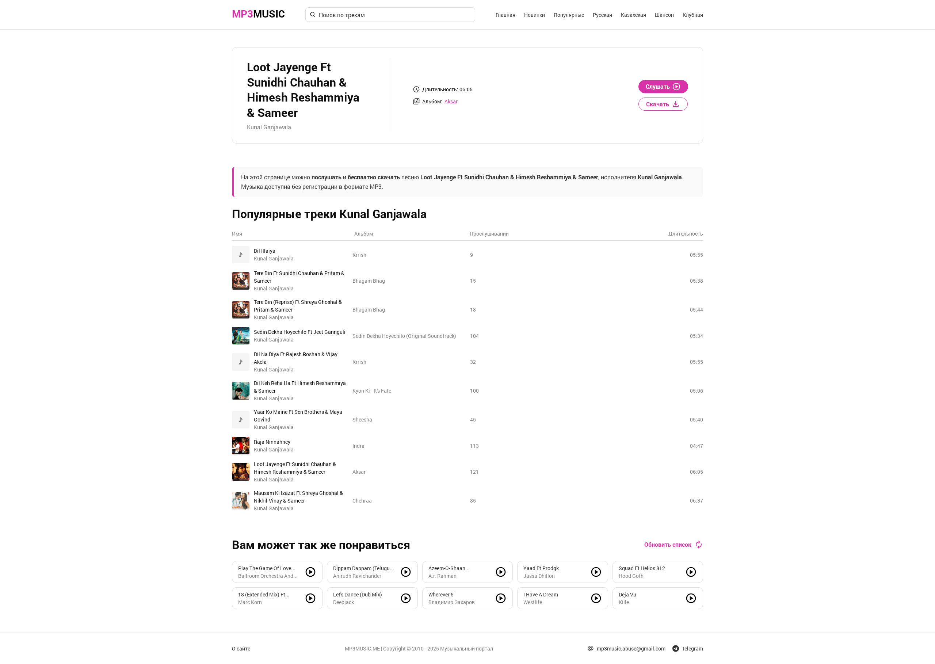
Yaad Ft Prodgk (541, 568)
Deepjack (343, 602)
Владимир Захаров (451, 602)
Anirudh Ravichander (357, 575)
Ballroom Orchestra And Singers (265, 576)
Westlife (532, 602)
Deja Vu (627, 594)
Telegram (692, 648)
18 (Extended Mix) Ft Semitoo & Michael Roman (268, 594)
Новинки (534, 14)
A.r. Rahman (442, 575)
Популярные (569, 14)
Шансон (664, 14)
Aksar (451, 101)
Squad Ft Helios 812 (642, 568)
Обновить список (667, 544)
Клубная (693, 14)
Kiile (624, 602)
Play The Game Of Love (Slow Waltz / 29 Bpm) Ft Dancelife (266, 568)
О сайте (241, 648)
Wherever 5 (441, 594)
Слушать (658, 86)
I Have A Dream (540, 594)
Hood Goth (631, 575)
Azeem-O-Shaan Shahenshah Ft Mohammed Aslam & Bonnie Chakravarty (452, 568)
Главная (505, 14)
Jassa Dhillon (539, 575)
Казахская (633, 14)
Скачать (657, 104)
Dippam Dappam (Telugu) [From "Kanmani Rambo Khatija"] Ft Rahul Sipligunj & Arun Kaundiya (363, 568)
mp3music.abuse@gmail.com (631, 648)
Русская (602, 14)
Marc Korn (250, 602)
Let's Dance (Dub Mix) (357, 594)
